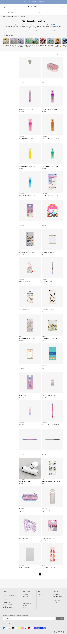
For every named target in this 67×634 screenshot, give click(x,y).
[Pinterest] (63, 632)
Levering (40, 598)
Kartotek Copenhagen (9, 631)
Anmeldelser (26, 598)
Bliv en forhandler (57, 600)
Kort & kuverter (42, 12)
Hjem (4, 16)
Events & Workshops (27, 607)
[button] (57, 55)
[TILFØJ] (38, 76)
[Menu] (1, 7)
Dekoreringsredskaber (33, 12)
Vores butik (25, 601)
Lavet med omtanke (27, 603)
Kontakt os (40, 594)
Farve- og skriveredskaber (22, 12)
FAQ (39, 596)
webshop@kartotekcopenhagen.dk (10, 597)
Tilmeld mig (60, 618)
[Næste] (45, 574)
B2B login (55, 602)
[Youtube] (59, 632)
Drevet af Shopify (16, 631)
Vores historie (26, 594)
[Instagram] (56, 632)
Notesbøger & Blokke (10, 12)
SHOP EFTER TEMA (9, 16)
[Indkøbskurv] (65, 7)
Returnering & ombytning (43, 601)
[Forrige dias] (1, 1)
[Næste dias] (65, 1)
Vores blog (25, 605)
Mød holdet (25, 596)
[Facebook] (54, 632)
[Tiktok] (61, 632)
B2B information (56, 594)
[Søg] (4, 7)
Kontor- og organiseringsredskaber (54, 12)
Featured (3, 12)
